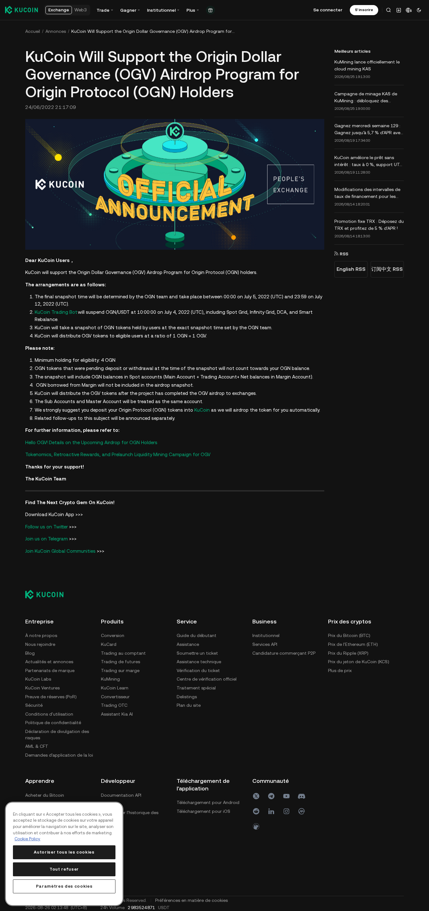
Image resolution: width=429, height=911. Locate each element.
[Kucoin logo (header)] (21, 10)
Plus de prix (340, 670)
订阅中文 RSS (387, 269)
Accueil (32, 31)
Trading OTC (114, 705)
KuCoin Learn (114, 687)
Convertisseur (115, 696)
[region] (64, 854)
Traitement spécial (196, 687)
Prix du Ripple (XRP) (348, 653)
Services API (264, 644)
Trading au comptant (123, 653)
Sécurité (34, 705)
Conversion (112, 635)
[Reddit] (256, 811)
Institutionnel (265, 635)
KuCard (108, 644)
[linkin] (271, 811)
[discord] (301, 796)
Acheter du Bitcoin (44, 795)
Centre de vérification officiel (207, 679)
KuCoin (202, 410)
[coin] (256, 826)
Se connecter (327, 9)
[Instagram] (286, 811)
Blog (30, 653)
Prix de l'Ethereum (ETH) (353, 644)
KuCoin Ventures (42, 687)
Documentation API (121, 795)
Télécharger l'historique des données (129, 815)
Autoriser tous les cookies (64, 852)
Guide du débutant (196, 635)
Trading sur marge (120, 670)
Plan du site (189, 705)
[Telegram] (271, 796)
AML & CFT (36, 746)
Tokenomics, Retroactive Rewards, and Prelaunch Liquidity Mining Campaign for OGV (117, 454)
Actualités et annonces (49, 661)
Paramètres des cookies (64, 886)
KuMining (110, 679)
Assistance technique (199, 661)
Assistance (188, 644)
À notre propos (41, 635)
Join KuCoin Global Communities (60, 551)
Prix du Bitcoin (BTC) (349, 635)
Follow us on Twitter (46, 526)
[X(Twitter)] (256, 796)
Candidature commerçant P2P (283, 653)
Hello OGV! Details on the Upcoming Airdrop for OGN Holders (91, 442)
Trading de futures (120, 661)
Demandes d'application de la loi (59, 755)
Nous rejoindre (40, 644)
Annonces (55, 31)
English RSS (351, 269)
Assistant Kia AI (117, 714)
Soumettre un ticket (197, 653)
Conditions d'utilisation (49, 714)
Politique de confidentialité (53, 722)
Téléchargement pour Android (208, 802)
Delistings (187, 696)
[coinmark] (301, 811)
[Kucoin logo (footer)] (47, 594)
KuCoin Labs (38, 679)
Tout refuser (64, 869)
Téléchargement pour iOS (203, 811)
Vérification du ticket (198, 670)
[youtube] (286, 796)
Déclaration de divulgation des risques (57, 734)
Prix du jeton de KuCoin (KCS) (358, 661)
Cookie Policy (27, 839)
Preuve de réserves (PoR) (51, 696)
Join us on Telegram (46, 538)
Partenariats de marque (49, 670)
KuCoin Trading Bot (56, 312)
